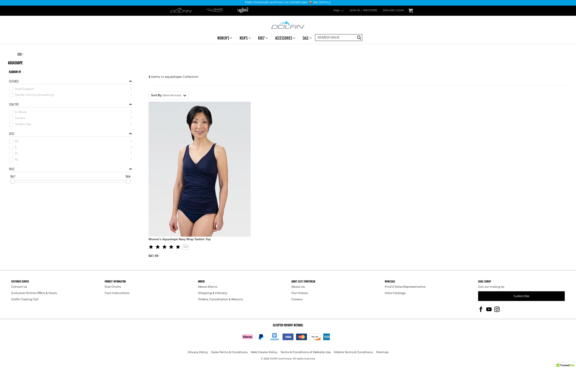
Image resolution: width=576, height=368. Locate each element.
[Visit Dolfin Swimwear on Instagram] (497, 309)
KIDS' (261, 38)
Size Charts (113, 287)
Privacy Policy (198, 352)
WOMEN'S (223, 38)
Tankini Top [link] (23, 124)
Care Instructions (117, 293)
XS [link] (16, 141)
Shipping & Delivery (212, 293)
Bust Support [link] (24, 89)
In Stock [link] (20, 112)
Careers (296, 299)
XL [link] (16, 160)
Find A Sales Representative (405, 287)
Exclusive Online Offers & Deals (34, 293)
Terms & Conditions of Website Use (306, 352)
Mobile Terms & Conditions (353, 352)
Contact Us (19, 287)
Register (370, 11)
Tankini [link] (20, 118)
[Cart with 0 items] (410, 11)
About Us (298, 287)
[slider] (13, 181)
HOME (19, 54)
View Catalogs (395, 293)
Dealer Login (393, 11)
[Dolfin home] (288, 24)
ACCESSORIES (283, 38)
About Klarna (207, 287)
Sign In (355, 11)
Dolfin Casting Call (24, 299)
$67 (12, 176)
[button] (168, 95)
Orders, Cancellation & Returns (220, 299)
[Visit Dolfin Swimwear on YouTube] (489, 309)
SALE (306, 38)
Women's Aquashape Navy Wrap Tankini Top (179, 239)
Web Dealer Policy (264, 352)
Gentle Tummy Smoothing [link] (34, 95)
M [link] (16, 154)
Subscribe (521, 296)
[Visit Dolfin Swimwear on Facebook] (481, 309)
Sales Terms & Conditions (229, 352)
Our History (299, 293)
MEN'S (244, 38)
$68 (128, 176)
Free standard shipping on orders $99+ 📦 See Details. (288, 3)
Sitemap (382, 352)
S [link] (16, 148)
